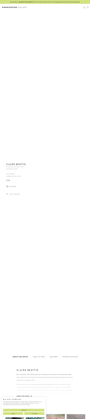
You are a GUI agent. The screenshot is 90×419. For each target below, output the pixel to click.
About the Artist (23, 396)
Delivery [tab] (54, 357)
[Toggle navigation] (84, 7)
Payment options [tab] (70, 357)
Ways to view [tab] (39, 357)
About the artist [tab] (20, 357)
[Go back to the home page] (14, 7)
